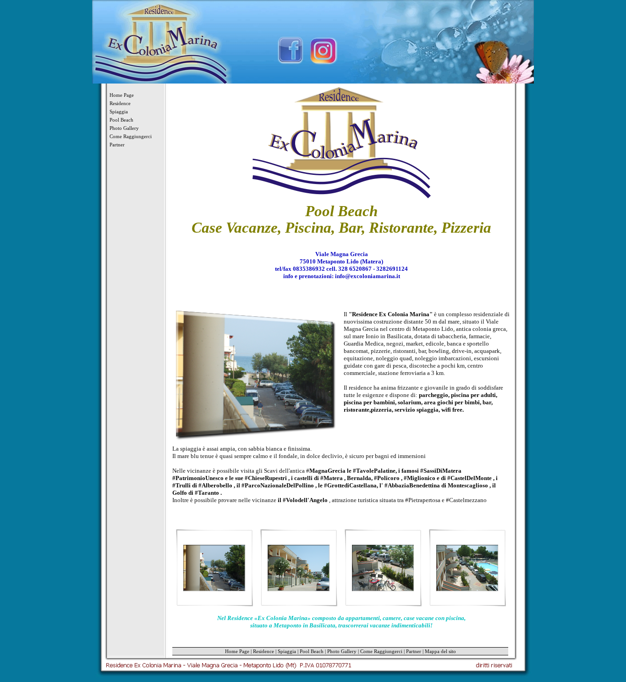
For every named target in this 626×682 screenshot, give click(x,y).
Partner (117, 144)
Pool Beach (121, 120)
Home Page (122, 95)
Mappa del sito (440, 651)
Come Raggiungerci (131, 136)
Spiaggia (119, 111)
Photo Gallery (124, 128)
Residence (120, 103)
